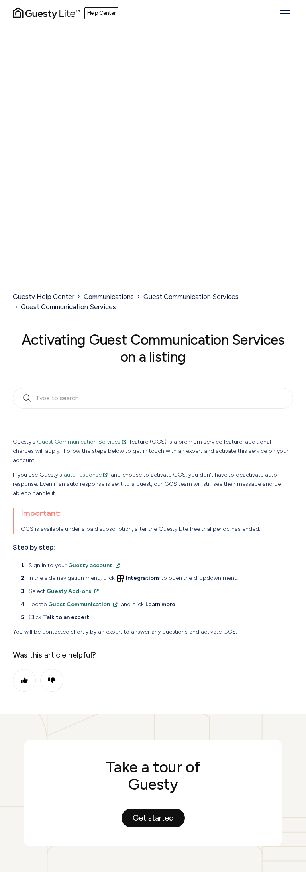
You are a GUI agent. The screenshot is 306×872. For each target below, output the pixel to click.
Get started (153, 818)
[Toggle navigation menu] (285, 13)
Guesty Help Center (43, 296)
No (51, 680)
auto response (83, 474)
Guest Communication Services (191, 296)
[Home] (46, 13)
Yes (24, 680)
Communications (109, 296)
